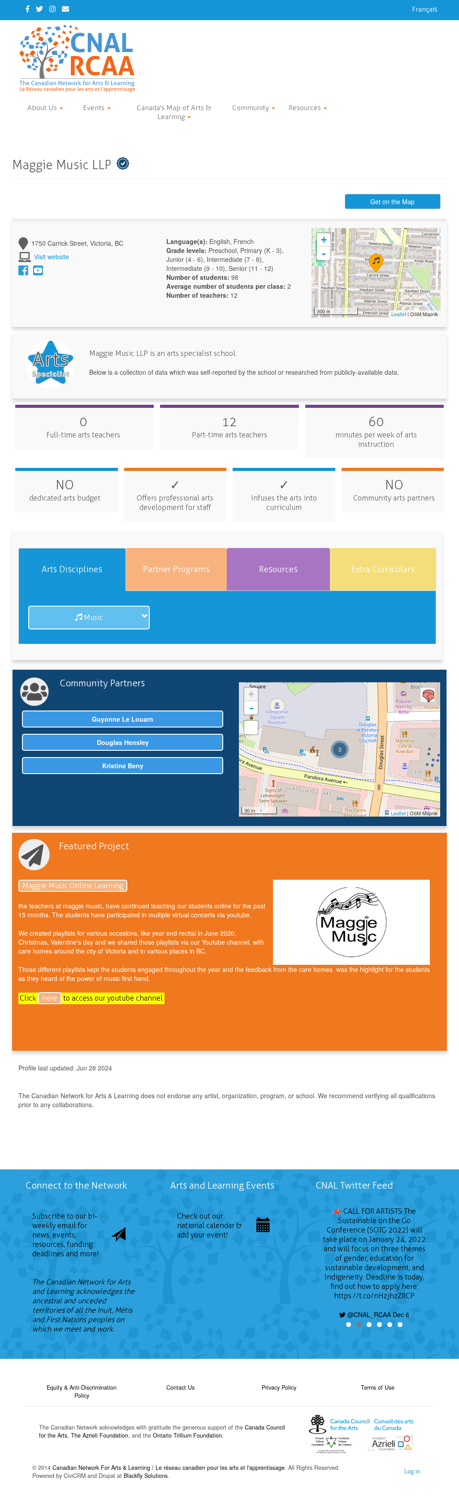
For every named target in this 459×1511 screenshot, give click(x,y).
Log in (412, 1471)
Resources (306, 107)
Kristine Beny (122, 765)
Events (94, 107)
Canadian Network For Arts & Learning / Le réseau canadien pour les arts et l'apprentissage (168, 1468)
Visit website (51, 256)
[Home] (80, 58)
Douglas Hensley (123, 742)
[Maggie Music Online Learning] (351, 922)
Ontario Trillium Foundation (187, 1435)
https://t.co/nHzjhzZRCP (374, 1296)
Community (251, 107)
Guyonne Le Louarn (122, 719)
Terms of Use (377, 1387)
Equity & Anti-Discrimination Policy (82, 1391)
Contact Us (180, 1387)
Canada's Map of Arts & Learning (174, 112)
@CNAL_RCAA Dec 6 (377, 1314)
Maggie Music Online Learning (72, 886)
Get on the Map (392, 201)
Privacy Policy (279, 1387)
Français (424, 9)
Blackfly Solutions (146, 1476)
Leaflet (398, 313)
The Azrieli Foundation (99, 1435)
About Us (43, 107)
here (49, 998)
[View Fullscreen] (251, 727)
